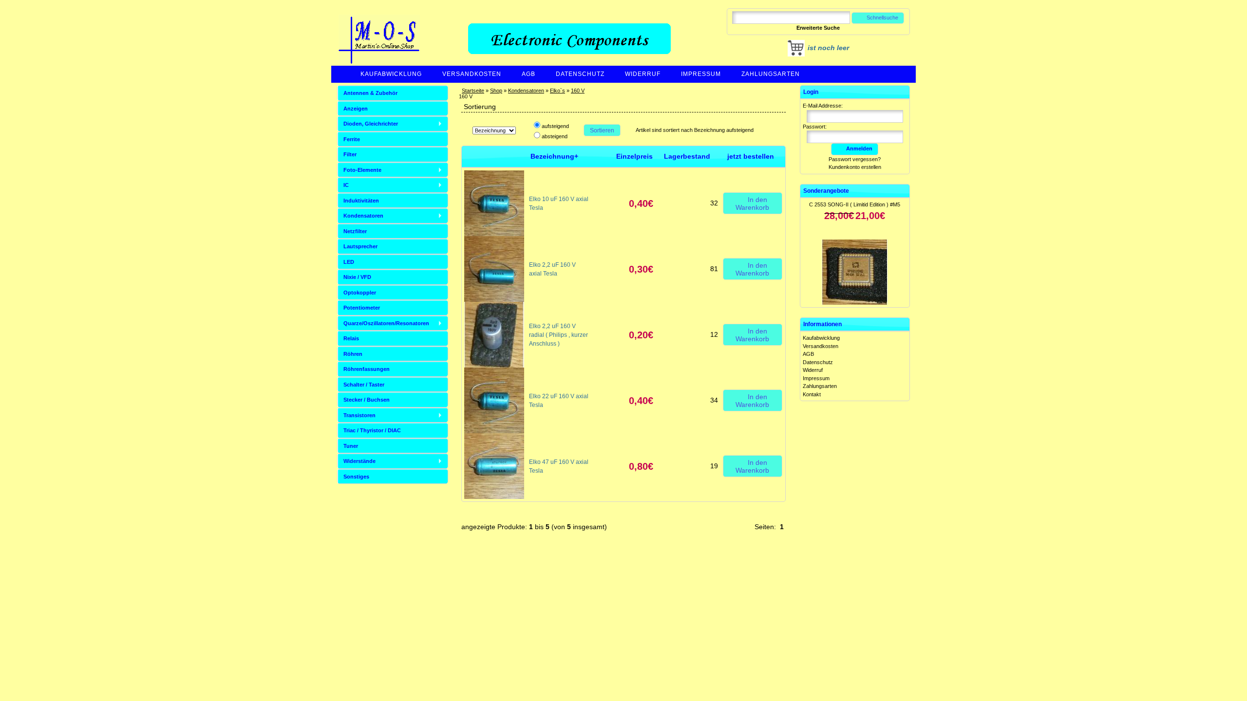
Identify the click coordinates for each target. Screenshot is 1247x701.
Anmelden (859, 148)
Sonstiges (356, 477)
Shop (496, 90)
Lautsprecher (360, 246)
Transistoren (359, 415)
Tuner (350, 446)
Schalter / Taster (363, 384)
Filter (350, 154)
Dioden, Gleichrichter (370, 124)
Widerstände (359, 461)
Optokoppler (359, 292)
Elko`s (557, 90)
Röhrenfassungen (366, 369)
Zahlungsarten (770, 74)
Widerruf (643, 74)
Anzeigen (355, 108)
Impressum (701, 74)
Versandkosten (471, 74)
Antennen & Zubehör (370, 93)
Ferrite (351, 139)
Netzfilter (355, 231)
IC (346, 185)
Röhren (352, 354)
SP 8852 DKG (854, 285)
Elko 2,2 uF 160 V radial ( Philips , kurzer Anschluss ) (558, 335)
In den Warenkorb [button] (752, 203)
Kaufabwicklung (391, 74)
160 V (578, 90)
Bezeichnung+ (554, 156)
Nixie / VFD (357, 277)
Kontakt (812, 394)
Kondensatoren (526, 90)
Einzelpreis (634, 156)
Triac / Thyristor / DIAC (372, 430)
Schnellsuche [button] (882, 17)
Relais (351, 338)
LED (348, 262)
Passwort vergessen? (855, 159)
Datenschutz (580, 74)
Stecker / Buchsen (366, 400)
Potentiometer (361, 308)
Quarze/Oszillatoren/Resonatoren (386, 323)
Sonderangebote (826, 190)
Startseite (473, 90)
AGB (528, 74)
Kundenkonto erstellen (855, 167)
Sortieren (602, 130)
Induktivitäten (361, 200)
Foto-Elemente (362, 170)
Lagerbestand (687, 156)
